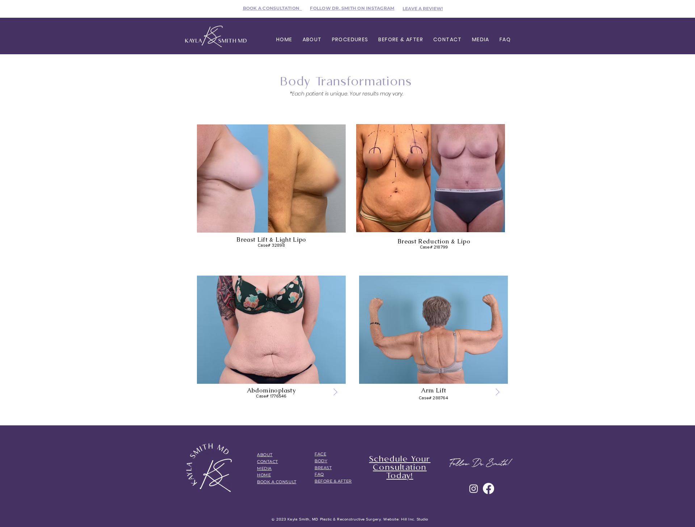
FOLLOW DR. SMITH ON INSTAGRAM (352, 8)
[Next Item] (335, 392)
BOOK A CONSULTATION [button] (272, 8)
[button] (312, 39)
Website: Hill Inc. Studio (405, 519)
